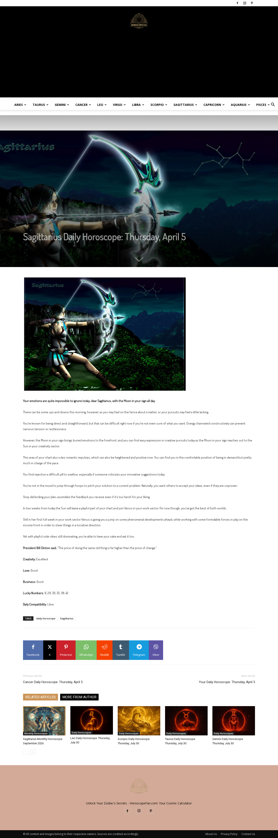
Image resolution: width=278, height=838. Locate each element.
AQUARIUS (239, 105)
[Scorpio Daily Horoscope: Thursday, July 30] (139, 720)
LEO (100, 105)
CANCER (81, 105)
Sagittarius (66, 618)
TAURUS (39, 105)
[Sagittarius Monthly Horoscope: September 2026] (44, 720)
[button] (273, 105)
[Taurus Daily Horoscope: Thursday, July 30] (186, 720)
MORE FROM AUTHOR (79, 697)
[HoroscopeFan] (139, 20)
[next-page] (32, 752)
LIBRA (136, 105)
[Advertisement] (139, 67)
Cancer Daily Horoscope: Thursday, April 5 (53, 682)
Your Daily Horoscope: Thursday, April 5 (227, 682)
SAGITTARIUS (184, 105)
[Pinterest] (251, 3)
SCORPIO (157, 105)
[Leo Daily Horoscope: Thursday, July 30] (91, 720)
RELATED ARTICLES (40, 697)
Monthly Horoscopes (36, 733)
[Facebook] (237, 3)
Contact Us (248, 834)
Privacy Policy (229, 834)
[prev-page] (25, 752)
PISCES (261, 105)
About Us (211, 834)
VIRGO (117, 105)
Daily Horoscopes (81, 732)
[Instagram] (244, 3)
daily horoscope (45, 618)
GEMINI (60, 105)
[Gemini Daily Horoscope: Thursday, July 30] (233, 720)
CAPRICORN (212, 105)
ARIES (18, 105)
